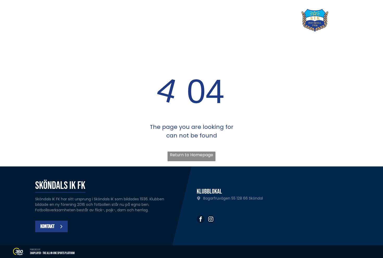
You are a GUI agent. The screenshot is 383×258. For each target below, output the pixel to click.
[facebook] (201, 219)
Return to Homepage (191, 155)
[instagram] (211, 219)
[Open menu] (359, 20)
